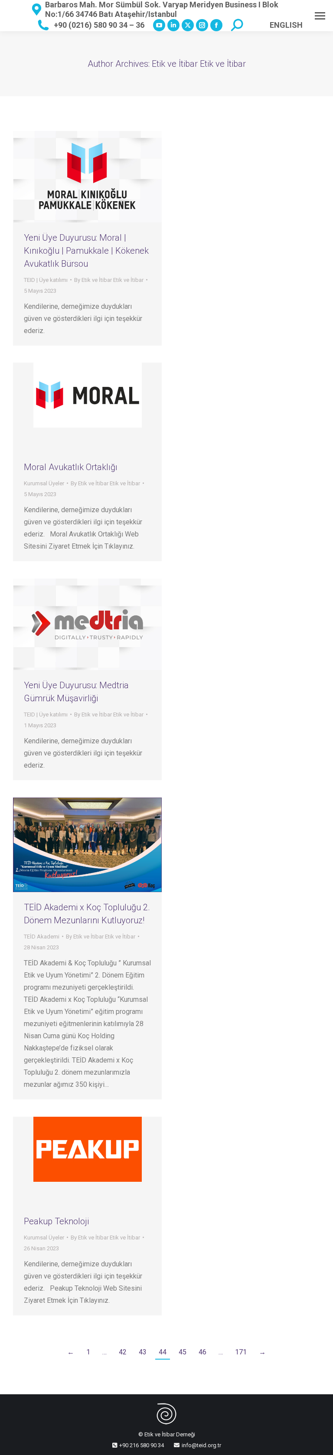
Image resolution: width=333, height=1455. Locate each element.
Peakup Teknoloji (56, 1221)
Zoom (75, 407)
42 (123, 1352)
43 (143, 1352)
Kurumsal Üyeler (44, 483)
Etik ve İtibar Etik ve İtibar (199, 64)
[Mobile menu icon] (320, 15)
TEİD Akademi (41, 936)
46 (202, 1352)
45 (182, 1352)
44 (162, 1352)
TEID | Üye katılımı (46, 280)
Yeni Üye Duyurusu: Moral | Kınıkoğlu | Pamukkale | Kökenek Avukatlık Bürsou (86, 250)
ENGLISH (286, 24)
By (109, 280)
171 (241, 1352)
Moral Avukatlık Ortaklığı (71, 467)
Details (99, 407)
